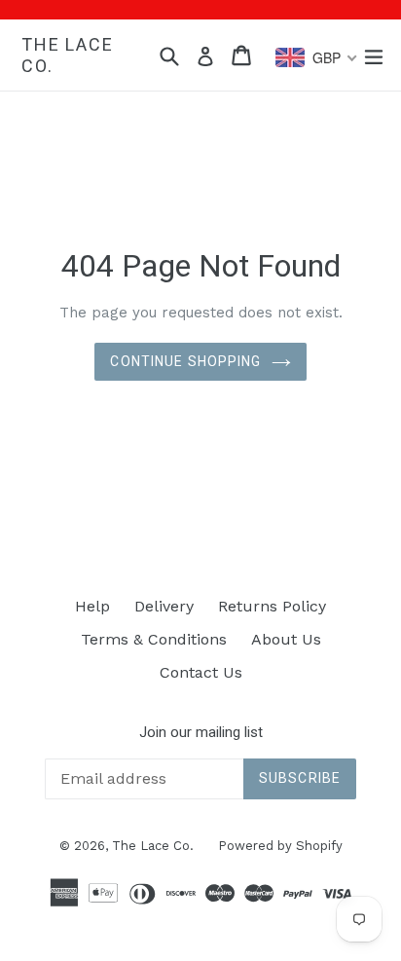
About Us (286, 639)
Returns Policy (272, 606)
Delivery (164, 606)
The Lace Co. (67, 55)
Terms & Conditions (154, 639)
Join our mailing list (201, 732)
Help (92, 606)
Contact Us (201, 672)
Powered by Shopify (280, 845)
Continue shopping (185, 361)
